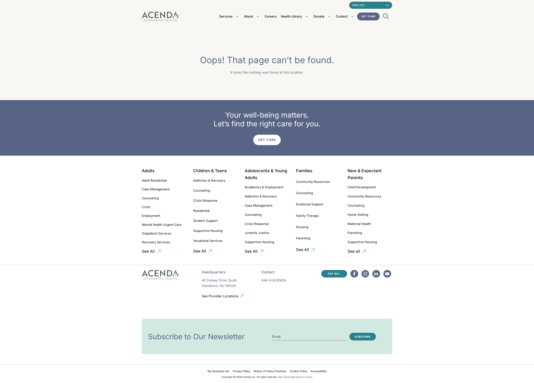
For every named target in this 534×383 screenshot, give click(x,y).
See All (148, 251)
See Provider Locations (220, 296)
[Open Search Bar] (386, 17)
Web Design (284, 376)
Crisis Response (205, 200)
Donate (319, 16)
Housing (302, 227)
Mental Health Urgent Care (161, 225)
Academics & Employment (264, 187)
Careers (270, 16)
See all (354, 251)
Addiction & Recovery (209, 180)
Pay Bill (334, 273)
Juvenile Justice (257, 233)
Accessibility (318, 371)
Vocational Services (208, 241)
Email (276, 336)
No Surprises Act (218, 371)
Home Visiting (358, 215)
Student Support (205, 221)
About (248, 16)
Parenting (303, 238)
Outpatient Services (156, 233)
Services (226, 16)
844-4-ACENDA (273, 280)
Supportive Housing (208, 231)
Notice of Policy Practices (270, 371)
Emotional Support (309, 204)
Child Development (362, 187)
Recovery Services (156, 242)
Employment (151, 216)
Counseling (150, 198)
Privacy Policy (241, 371)
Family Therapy (307, 216)
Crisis (146, 207)
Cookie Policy (298, 371)
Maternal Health (359, 224)
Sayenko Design (304, 376)
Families (304, 170)
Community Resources (313, 182)
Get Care (368, 16)
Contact (342, 16)
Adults (148, 170)
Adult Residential (154, 180)
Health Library (291, 16)
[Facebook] (354, 274)
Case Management (156, 189)
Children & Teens (210, 170)
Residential (201, 211)
